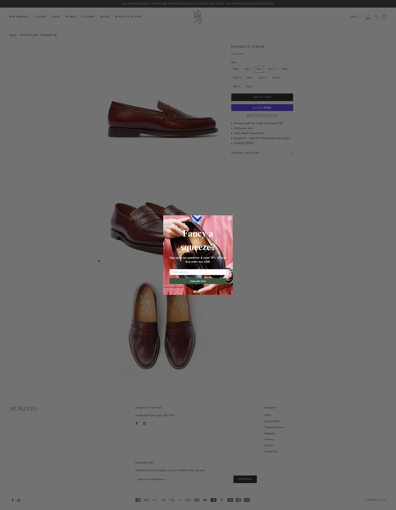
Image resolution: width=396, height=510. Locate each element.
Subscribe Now (198, 281)
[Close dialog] (230, 218)
